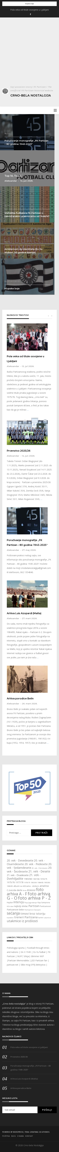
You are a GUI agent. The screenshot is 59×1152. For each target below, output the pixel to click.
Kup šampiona (44, 902)
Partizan (33, 906)
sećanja (13, 913)
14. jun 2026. (28, 456)
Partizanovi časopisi (33, 910)
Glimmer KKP (37, 956)
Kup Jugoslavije (31, 902)
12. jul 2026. (28, 366)
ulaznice (47, 918)
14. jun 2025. (26, 181)
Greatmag (34, 1132)
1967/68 (36, 879)
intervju (18, 902)
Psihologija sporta (16, 947)
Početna (6, 1136)
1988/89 (10, 886)
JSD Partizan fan (39, 960)
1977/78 (19, 882)
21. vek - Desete (39, 871)
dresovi (31, 890)
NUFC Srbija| (24, 956)
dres (24, 890)
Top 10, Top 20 (14, 175)
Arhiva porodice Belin (20, 698)
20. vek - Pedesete (36, 864)
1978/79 (27, 882)
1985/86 (47, 882)
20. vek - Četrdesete (40, 868)
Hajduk (10, 902)
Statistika (11, 168)
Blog (7, 133)
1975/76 (11, 882)
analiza (44, 886)
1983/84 (34, 882)
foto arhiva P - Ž (34, 898)
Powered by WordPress (12, 1132)
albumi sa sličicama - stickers (26, 886)
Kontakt (29, 1136)
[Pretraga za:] (19, 832)
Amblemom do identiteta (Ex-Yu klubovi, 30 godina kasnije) (23, 251)
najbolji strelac (21, 906)
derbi (19, 890)
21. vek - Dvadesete (18, 875)
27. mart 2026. (29, 618)
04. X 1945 (26, 952)
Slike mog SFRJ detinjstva (33, 964)
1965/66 (28, 878)
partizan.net (12, 964)
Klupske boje (12, 281)
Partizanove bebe (15, 909)
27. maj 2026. (29, 550)
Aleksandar (11, 181)
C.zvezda (11, 890)
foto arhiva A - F (25, 892)
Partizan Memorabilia (18, 960)
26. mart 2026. (29, 703)
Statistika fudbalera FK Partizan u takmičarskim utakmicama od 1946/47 (27, 214)
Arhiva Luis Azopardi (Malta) (24, 613)
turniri (40, 917)
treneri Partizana (26, 917)
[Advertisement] (29, 54)
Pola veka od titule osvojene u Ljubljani (29, 9)
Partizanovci (45, 906)
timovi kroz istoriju (32, 913)
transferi (10, 918)
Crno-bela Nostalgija (30, 95)
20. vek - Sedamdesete (29, 865)
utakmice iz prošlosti (22, 921)
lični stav (10, 906)
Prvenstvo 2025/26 (18, 450)
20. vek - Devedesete (20, 860)
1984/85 (40, 882)
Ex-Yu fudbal (39, 952)
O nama (20, 1136)
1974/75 (43, 879)
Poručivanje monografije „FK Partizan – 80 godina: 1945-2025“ (26, 142)
